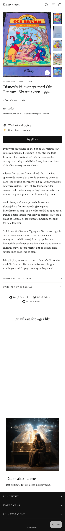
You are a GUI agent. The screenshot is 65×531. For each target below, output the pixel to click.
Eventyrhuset (11, 4)
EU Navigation (14, 514)
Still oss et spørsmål (17, 287)
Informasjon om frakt (18, 278)
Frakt (26, 113)
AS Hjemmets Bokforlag (17, 81)
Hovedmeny (11, 505)
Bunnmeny (11, 496)
